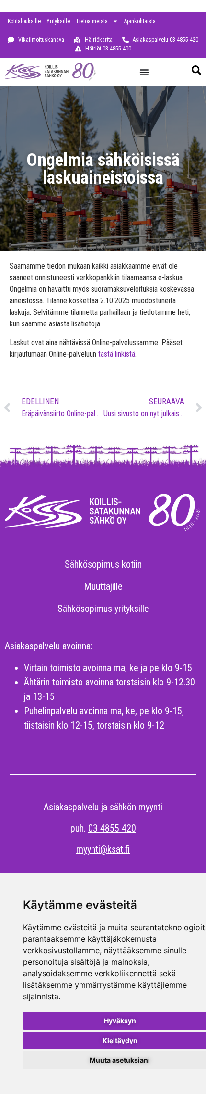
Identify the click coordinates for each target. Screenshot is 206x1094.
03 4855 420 (112, 828)
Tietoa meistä (92, 21)
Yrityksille (58, 21)
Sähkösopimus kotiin (103, 564)
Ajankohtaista (140, 21)
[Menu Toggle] (144, 72)
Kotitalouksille (24, 21)
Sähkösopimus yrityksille (103, 608)
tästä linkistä (116, 354)
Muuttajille (103, 586)
